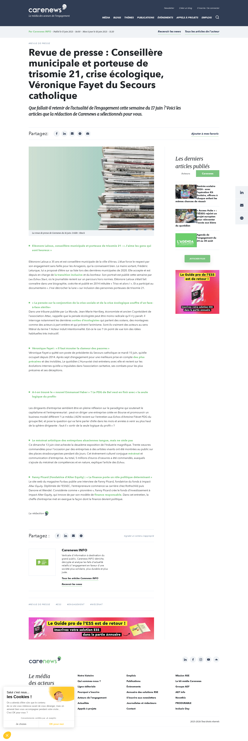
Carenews (207, 173)
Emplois (207, 17)
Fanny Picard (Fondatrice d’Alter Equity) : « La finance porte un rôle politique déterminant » (92, 477)
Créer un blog (185, 8)
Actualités (83, 703)
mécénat (134, 453)
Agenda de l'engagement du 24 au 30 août (206, 237)
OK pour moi (56, 724)
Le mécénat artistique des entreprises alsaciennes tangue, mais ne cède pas (82, 440)
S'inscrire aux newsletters (141, 697)
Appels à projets (187, 17)
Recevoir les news (169, 31)
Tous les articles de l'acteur (202, 31)
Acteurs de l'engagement (92, 697)
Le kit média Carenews (188, 681)
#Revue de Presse (39, 604)
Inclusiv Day (182, 708)
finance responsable (107, 494)
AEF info (180, 692)
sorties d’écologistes (86, 320)
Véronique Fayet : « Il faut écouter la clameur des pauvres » (70, 348)
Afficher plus (197, 258)
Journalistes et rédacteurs (141, 703)
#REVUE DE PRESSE (39, 43)
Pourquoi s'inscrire (88, 692)
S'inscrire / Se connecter (208, 8)
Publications (145, 17)
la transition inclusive (68, 274)
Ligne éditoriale (86, 686)
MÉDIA (106, 17)
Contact (131, 708)
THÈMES (129, 17)
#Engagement (76, 604)
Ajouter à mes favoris (204, 133)
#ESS (58, 604)
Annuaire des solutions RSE (142, 692)
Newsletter (169, 8)
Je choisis (21, 724)
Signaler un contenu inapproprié (139, 536)
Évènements (165, 17)
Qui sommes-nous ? (89, 681)
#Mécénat (96, 604)
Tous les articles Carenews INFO (80, 578)
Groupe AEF (182, 686)
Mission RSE (182, 675)
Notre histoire (86, 675)
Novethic (180, 697)
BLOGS (117, 17)
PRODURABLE (183, 703)
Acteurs (185, 173)
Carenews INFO (42, 31)
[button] (7, 735)
